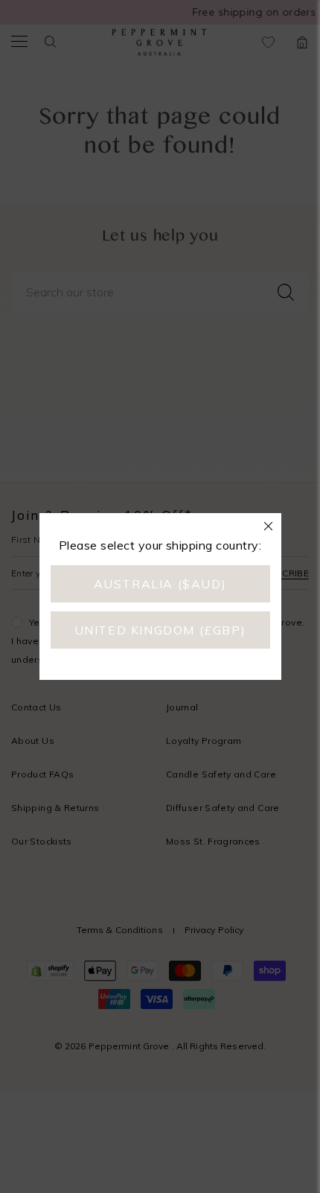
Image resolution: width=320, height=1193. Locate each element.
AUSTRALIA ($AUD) (160, 583)
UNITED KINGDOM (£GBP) (160, 630)
